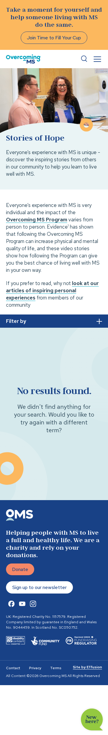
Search (84, 59)
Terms (55, 668)
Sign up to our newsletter (39, 587)
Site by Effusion (87, 667)
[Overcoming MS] (23, 59)
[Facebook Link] (11, 603)
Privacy (35, 668)
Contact (13, 668)
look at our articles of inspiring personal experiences (52, 290)
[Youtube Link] (22, 603)
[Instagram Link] (33, 603)
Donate (20, 569)
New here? (92, 719)
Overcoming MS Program (36, 219)
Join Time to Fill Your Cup (54, 38)
